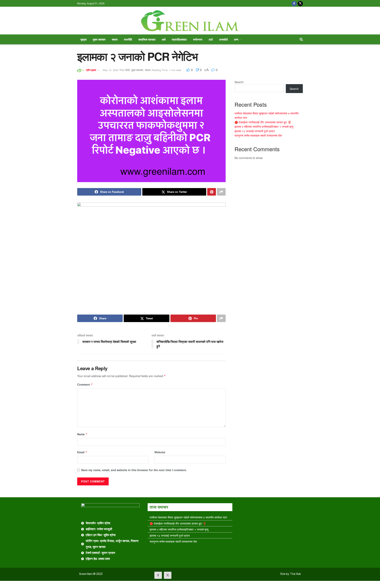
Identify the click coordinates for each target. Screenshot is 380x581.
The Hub (295, 573)
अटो (211, 39)
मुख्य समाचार (99, 39)
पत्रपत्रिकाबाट (179, 39)
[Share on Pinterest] (211, 192)
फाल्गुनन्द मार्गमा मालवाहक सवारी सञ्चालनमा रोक (258, 135)
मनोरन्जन (197, 39)
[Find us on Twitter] (300, 3)
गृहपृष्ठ (83, 39)
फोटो (127, 70)
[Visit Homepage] (190, 21)
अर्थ (163, 39)
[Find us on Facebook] (294, 3)
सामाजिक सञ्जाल (146, 39)
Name (82, 434)
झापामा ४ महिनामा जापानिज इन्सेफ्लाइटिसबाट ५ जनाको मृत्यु (264, 126)
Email (82, 452)
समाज (115, 39)
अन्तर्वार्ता (223, 39)
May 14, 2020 (110, 70)
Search (239, 82)
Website (159, 452)
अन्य (236, 39)
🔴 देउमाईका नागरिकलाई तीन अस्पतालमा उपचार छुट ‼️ (263, 122)
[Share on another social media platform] (221, 192)
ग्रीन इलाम (91, 70)
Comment (85, 384)
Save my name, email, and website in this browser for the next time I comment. (134, 470)
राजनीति (128, 39)
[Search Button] (301, 39)
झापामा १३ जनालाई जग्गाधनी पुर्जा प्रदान (255, 131)
